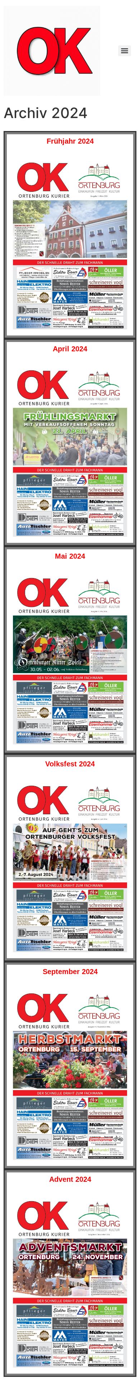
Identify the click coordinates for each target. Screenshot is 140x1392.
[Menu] (124, 50)
